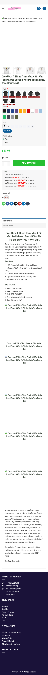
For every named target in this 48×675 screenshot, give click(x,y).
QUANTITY (5, 158)
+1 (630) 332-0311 (12, 583)
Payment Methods (8, 641)
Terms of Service (8, 612)
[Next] (43, 41)
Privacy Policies (7, 615)
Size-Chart (5, 609)
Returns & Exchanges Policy (11, 632)
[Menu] (3, 8)
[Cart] (44, 8)
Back (6, 142)
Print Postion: (7, 136)
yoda (8, 193)
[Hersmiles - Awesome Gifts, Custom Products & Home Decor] (20, 8)
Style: (5, 89)
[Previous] (5, 41)
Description (7, 221)
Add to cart (29, 162)
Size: (5, 122)
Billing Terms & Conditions (11, 644)
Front (6, 139)
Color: (5, 107)
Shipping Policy (7, 638)
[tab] (24, 220)
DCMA (4, 618)
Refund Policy (8, 225)
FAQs (3, 621)
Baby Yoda (16, 561)
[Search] (39, 8)
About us (5, 606)
